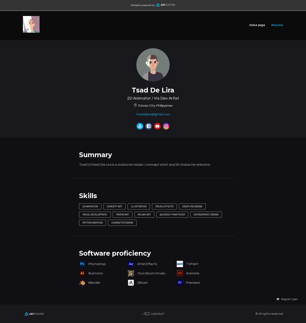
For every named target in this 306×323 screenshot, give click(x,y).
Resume (277, 25)
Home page (257, 25)
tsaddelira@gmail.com (153, 114)
